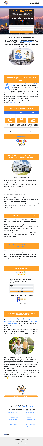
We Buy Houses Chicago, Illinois (30, 412)
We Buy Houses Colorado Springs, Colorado (30, 414)
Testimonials (21, 6)
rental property (8, 322)
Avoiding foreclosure (16, 84)
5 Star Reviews (28, 354)
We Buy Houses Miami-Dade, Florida (30, 426)
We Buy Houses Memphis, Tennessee (12, 419)
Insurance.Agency (31, 432)
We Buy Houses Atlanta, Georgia (30, 410)
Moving (31, 84)
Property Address (12, 285)
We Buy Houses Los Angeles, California (13, 410)
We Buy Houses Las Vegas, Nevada (30, 419)
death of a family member (24, 320)
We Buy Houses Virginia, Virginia (13, 424)
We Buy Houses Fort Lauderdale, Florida (13, 414)
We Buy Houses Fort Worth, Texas (30, 415)
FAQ (25, 6)
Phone (15, 28)
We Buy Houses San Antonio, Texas (12, 412)
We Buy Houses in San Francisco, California (30, 422)
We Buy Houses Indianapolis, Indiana (30, 424)
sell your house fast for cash (14, 335)
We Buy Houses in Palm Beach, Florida (12, 415)
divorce (27, 84)
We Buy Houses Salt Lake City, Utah (12, 422)
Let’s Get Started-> (21, 137)
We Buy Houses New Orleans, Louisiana (13, 417)
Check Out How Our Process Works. (27, 41)
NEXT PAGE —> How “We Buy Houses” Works (21, 396)
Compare (16, 6)
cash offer (24, 46)
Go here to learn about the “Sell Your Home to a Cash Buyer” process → (21, 245)
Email (27, 28)
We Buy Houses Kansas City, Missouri (30, 417)
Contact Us (28, 6)
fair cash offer (13, 103)
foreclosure (14, 320)
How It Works (12, 6)
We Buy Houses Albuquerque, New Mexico (12, 426)
